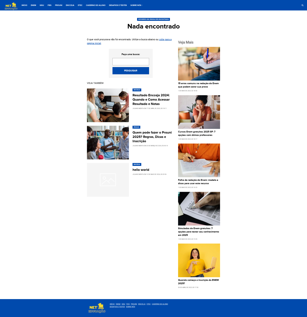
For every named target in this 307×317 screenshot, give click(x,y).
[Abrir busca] (302, 5)
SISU (42, 5)
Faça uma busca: (131, 54)
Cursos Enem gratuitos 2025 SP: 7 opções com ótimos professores (196, 133)
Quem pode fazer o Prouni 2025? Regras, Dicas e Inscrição (152, 137)
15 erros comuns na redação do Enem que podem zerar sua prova (198, 85)
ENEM (33, 5)
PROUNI (58, 5)
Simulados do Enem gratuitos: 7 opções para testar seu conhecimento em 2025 (198, 232)
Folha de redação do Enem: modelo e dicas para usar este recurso (198, 182)
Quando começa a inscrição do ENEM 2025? (198, 282)
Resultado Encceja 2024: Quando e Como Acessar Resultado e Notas (151, 99)
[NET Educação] (11, 6)
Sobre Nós (135, 5)
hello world (141, 170)
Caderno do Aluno (95, 5)
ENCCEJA (70, 5)
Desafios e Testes (118, 5)
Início (24, 5)
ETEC (80, 5)
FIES (49, 5)
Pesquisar (130, 70)
